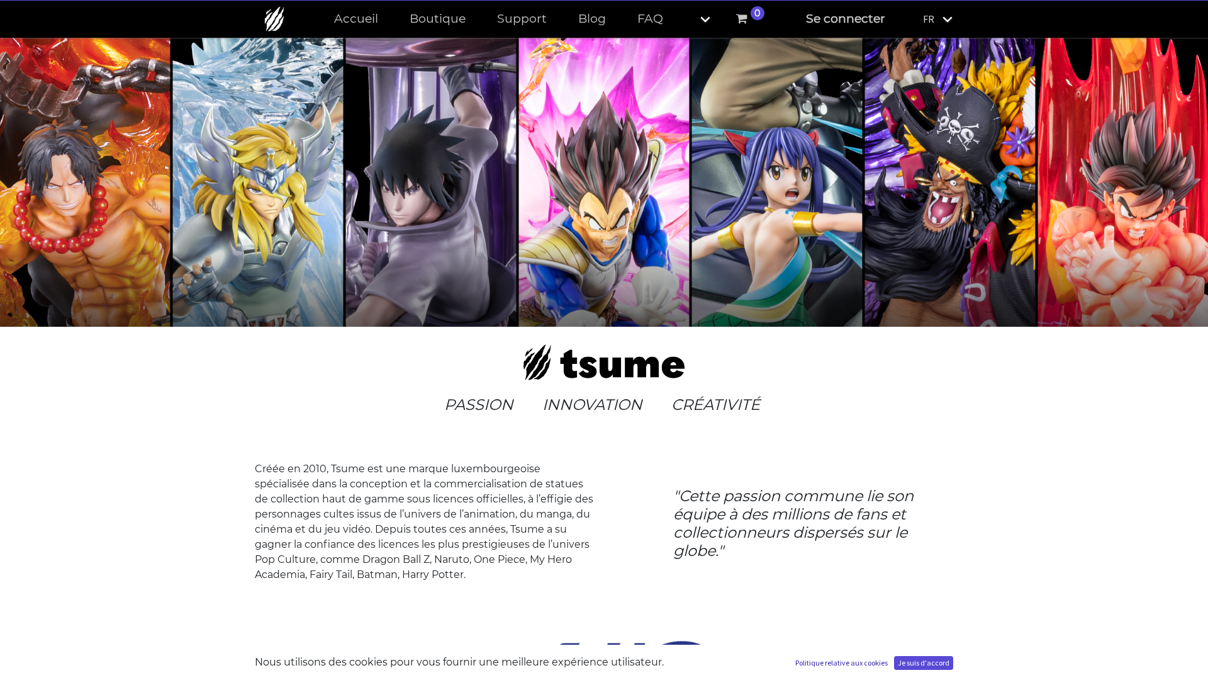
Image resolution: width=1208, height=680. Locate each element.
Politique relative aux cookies (841, 662)
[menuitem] (356, 19)
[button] (694, 19)
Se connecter (845, 18)
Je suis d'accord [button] (923, 662)
